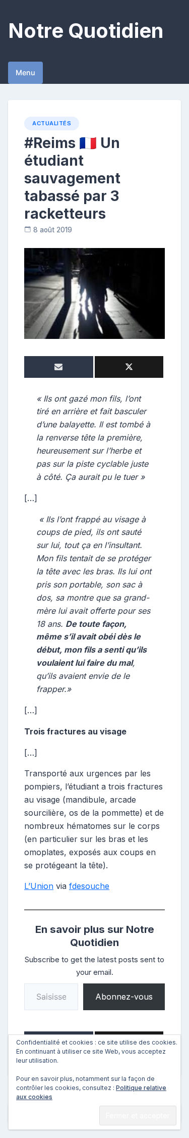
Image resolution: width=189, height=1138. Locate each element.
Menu (25, 72)
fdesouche (89, 886)
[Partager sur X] (129, 367)
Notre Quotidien (85, 30)
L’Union (38, 886)
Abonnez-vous (124, 997)
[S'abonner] (58, 367)
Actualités (51, 123)
